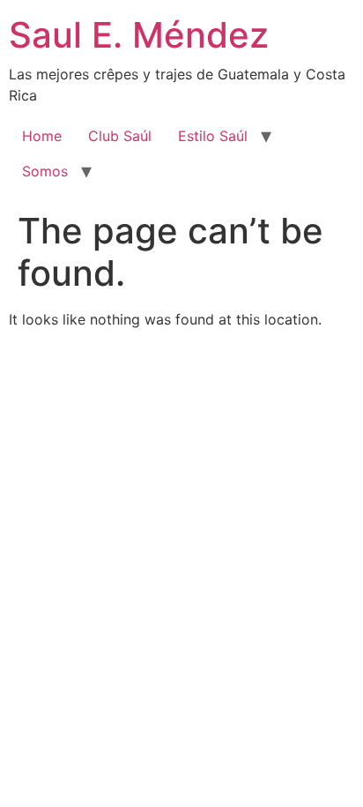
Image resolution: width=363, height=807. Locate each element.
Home (42, 136)
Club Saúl (120, 136)
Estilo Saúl (213, 136)
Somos (45, 171)
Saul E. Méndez (139, 34)
